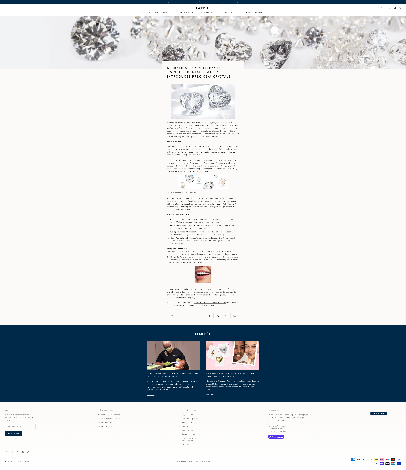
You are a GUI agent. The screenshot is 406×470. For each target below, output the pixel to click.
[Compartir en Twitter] (218, 315)
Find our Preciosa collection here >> (181, 193)
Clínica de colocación (207, 13)
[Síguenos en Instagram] (12, 452)
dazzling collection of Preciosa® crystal (210, 302)
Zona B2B (223, 13)
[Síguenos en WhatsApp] (34, 452)
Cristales (165, 13)
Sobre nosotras (188, 434)
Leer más (150, 394)
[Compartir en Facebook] (209, 315)
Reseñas (248, 13)
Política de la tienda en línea (109, 419)
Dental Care (235, 13)
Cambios (185, 426)
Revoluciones (187, 422)
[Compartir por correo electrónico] (235, 315)
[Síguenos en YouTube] (23, 452)
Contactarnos (188, 430)
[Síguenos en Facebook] (6, 452)
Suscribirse (13, 433)
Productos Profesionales (184, 13)
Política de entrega (105, 422)
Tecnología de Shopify (203, 461)
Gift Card (186, 444)
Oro (142, 13)
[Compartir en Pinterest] (226, 315)
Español (381, 8)
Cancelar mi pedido (190, 419)
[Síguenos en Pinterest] (17, 452)
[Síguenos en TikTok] (28, 452)
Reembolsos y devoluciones (109, 415)
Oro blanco (153, 13)
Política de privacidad (106, 426)
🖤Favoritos (260, 13)
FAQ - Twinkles (188, 415)
